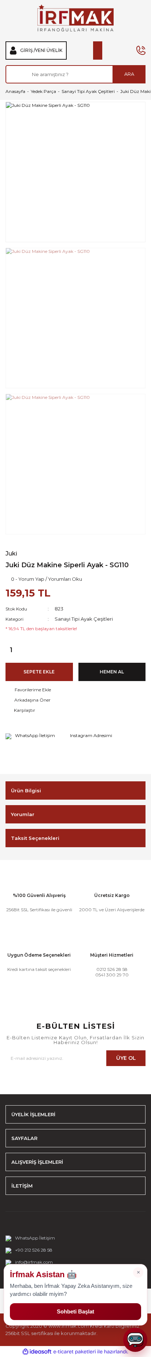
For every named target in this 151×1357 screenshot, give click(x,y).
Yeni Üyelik (48, 50)
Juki (11, 554)
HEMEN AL (112, 671)
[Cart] (97, 50)
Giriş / (27, 50)
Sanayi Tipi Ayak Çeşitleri (84, 619)
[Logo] (75, 17)
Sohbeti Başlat (75, 1311)
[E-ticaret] (74, 1351)
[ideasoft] (37, 1351)
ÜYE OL (126, 1058)
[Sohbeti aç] (135, 1340)
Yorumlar (22, 814)
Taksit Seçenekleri (35, 838)
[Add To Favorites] (75, 690)
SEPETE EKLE (39, 671)
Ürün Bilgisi (26, 790)
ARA (129, 74)
